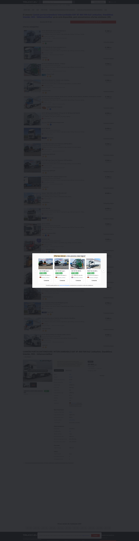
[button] (103, 270)
